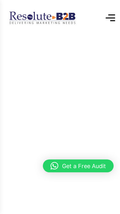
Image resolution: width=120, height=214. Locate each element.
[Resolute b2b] (42, 17)
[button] (78, 165)
